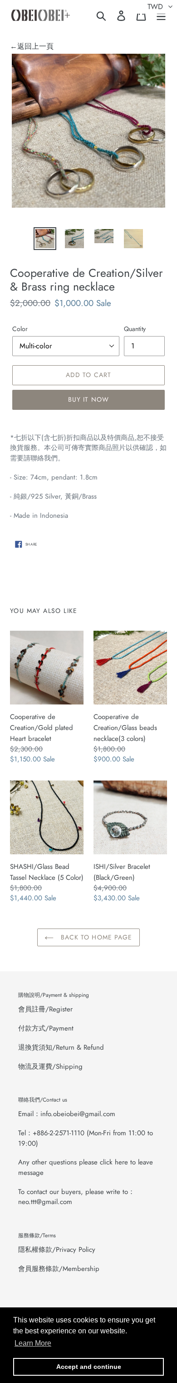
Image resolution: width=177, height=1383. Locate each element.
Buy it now (88, 399)
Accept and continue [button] (88, 1366)
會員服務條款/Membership (58, 1269)
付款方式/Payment (46, 1028)
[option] (45, 238)
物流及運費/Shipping (50, 1066)
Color (20, 328)
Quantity (135, 328)
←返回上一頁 (32, 46)
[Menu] (161, 15)
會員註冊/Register (45, 1009)
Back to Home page (95, 937)
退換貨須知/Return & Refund (61, 1047)
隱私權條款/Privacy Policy (56, 1250)
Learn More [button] (33, 1343)
